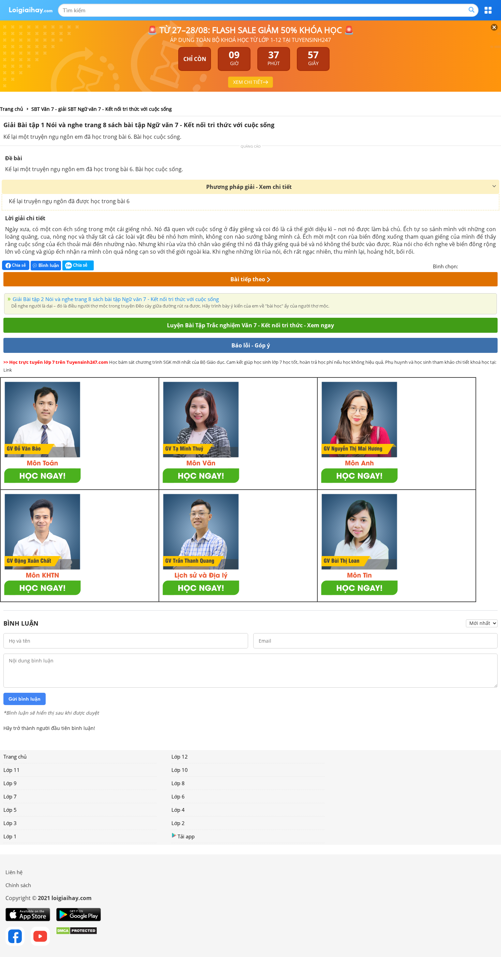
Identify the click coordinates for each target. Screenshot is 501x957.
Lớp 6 (178, 796)
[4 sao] (488, 265)
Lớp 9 (10, 783)
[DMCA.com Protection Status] (76, 936)
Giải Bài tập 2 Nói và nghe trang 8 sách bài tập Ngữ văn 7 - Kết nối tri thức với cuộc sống (116, 299)
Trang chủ (15, 756)
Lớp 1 (10, 836)
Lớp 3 (10, 823)
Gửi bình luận (25, 699)
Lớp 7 (10, 796)
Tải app (186, 836)
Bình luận (49, 265)
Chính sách (18, 885)
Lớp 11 (11, 769)
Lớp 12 (179, 756)
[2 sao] (472, 265)
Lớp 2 (178, 823)
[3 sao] (480, 265)
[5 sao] (496, 265)
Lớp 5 (10, 809)
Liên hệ (13, 872)
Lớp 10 (179, 769)
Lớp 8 (178, 783)
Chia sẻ (18, 265)
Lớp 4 (178, 809)
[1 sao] (463, 265)
